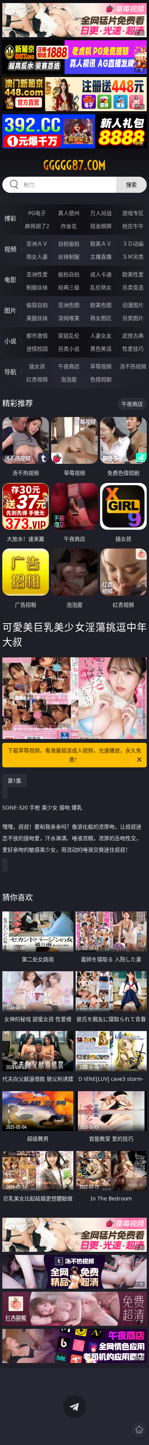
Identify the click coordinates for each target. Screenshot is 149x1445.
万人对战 (101, 213)
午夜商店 (68, 366)
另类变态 (133, 287)
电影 (10, 280)
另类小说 (68, 348)
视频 (10, 249)
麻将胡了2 (37, 226)
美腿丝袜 (37, 318)
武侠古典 (133, 335)
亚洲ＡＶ (37, 243)
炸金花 (69, 226)
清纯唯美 (68, 318)
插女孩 (37, 366)
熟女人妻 (37, 256)
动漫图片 (133, 305)
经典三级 (68, 287)
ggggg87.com (74, 165)
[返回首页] (139, 1429)
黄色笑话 (101, 348)
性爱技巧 (133, 348)
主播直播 (101, 256)
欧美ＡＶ (101, 243)
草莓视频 (101, 366)
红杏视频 (37, 379)
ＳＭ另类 (133, 256)
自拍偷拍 (68, 243)
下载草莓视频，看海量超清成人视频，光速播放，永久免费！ (74, 755)
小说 (10, 341)
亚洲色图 (68, 305)
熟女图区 (101, 318)
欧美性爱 (133, 274)
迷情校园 (37, 348)
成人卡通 (101, 274)
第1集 (14, 780)
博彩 (10, 218)
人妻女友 (101, 335)
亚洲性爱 (37, 274)
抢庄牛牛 (133, 226)
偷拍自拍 (68, 274)
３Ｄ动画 (133, 243)
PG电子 (37, 213)
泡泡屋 (69, 379)
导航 (10, 372)
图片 (10, 310)
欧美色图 (101, 305)
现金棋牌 (101, 226)
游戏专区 (133, 213)
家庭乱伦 (68, 335)
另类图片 (133, 318)
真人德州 (68, 213)
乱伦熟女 (101, 287)
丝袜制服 (68, 256)
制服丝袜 (37, 287)
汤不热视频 (133, 366)
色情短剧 (101, 379)
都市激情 (37, 335)
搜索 (131, 184)
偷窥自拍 (37, 305)
